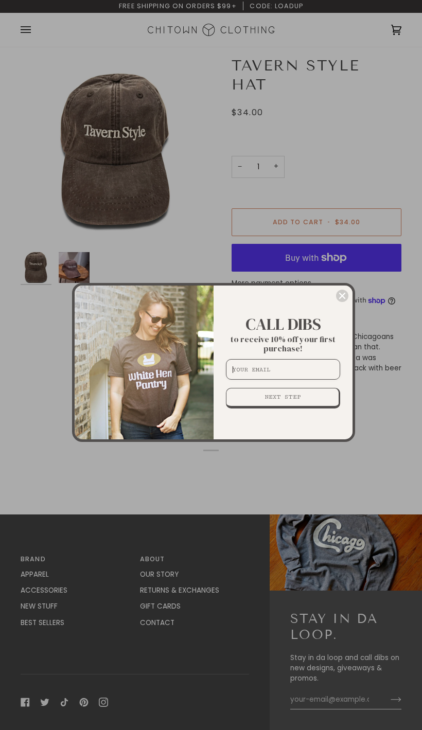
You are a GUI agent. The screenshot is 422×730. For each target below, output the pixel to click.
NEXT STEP (283, 397)
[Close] (342, 296)
